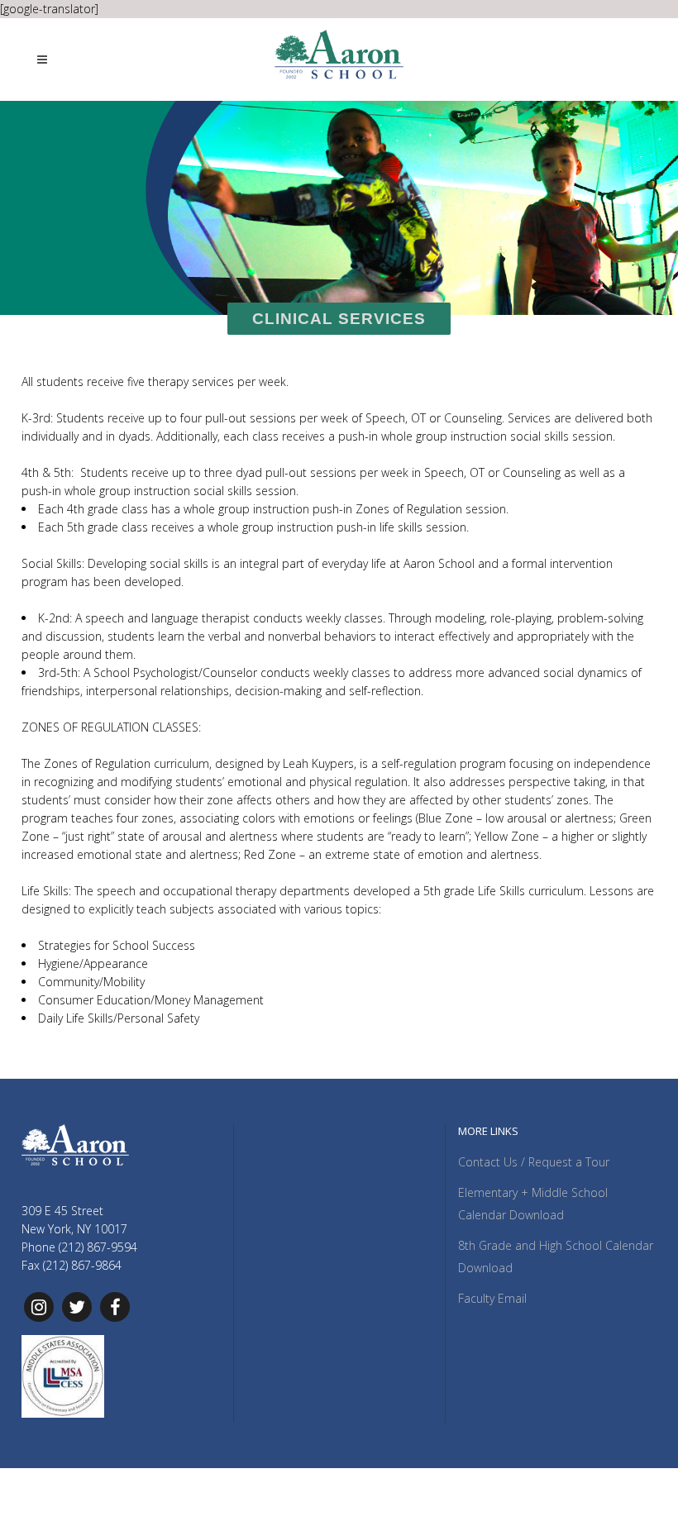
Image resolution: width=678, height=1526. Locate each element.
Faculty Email (492, 1298)
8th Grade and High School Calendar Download (555, 1256)
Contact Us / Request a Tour (533, 1162)
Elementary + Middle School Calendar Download (533, 1204)
